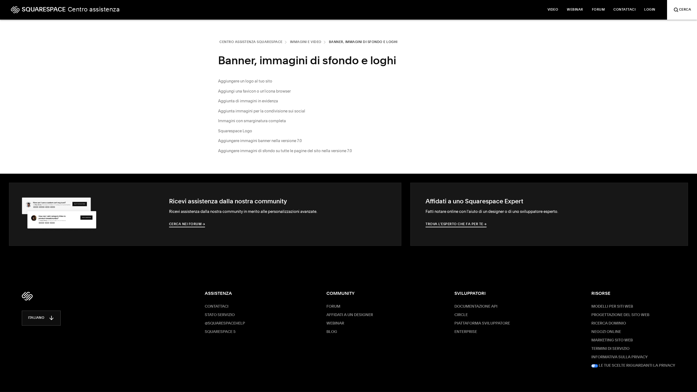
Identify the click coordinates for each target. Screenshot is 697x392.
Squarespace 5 (220, 332)
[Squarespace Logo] (27, 296)
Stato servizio (220, 315)
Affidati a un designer (349, 315)
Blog (331, 332)
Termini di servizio (610, 349)
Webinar (335, 323)
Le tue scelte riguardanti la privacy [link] (636, 365)
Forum (333, 306)
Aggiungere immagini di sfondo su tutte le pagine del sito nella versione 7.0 (285, 150)
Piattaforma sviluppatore (482, 323)
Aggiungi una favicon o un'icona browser (254, 91)
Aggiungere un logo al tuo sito (245, 81)
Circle (461, 315)
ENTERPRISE (465, 332)
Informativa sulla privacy (619, 357)
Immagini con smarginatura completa (252, 120)
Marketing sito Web (612, 340)
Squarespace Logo (235, 130)
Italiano (36, 318)
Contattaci (216, 306)
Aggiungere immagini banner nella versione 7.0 (260, 140)
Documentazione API (475, 306)
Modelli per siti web (612, 306)
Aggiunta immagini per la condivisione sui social (261, 111)
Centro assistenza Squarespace (251, 42)
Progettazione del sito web (620, 315)
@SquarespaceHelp (225, 323)
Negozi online (606, 332)
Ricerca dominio (608, 323)
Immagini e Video (306, 42)
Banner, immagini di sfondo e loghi (363, 42)
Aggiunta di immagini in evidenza (248, 101)
